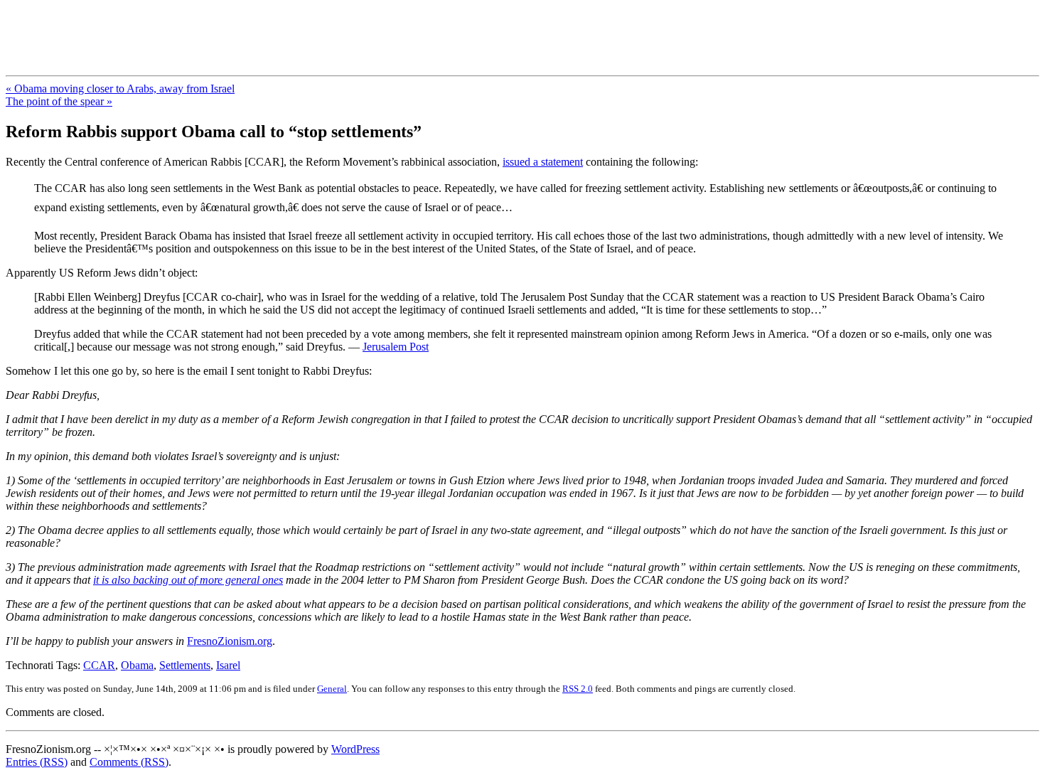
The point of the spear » (59, 101)
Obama (137, 665)
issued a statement (543, 162)
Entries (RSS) (37, 762)
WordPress (355, 749)
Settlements (184, 665)
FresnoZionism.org (229, 641)
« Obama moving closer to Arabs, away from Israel (120, 88)
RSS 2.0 (577, 688)
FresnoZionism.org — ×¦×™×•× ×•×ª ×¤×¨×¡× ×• (236, 28)
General (332, 688)
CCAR (99, 665)
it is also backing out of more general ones (188, 580)
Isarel (228, 665)
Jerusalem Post (396, 347)
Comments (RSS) (129, 762)
